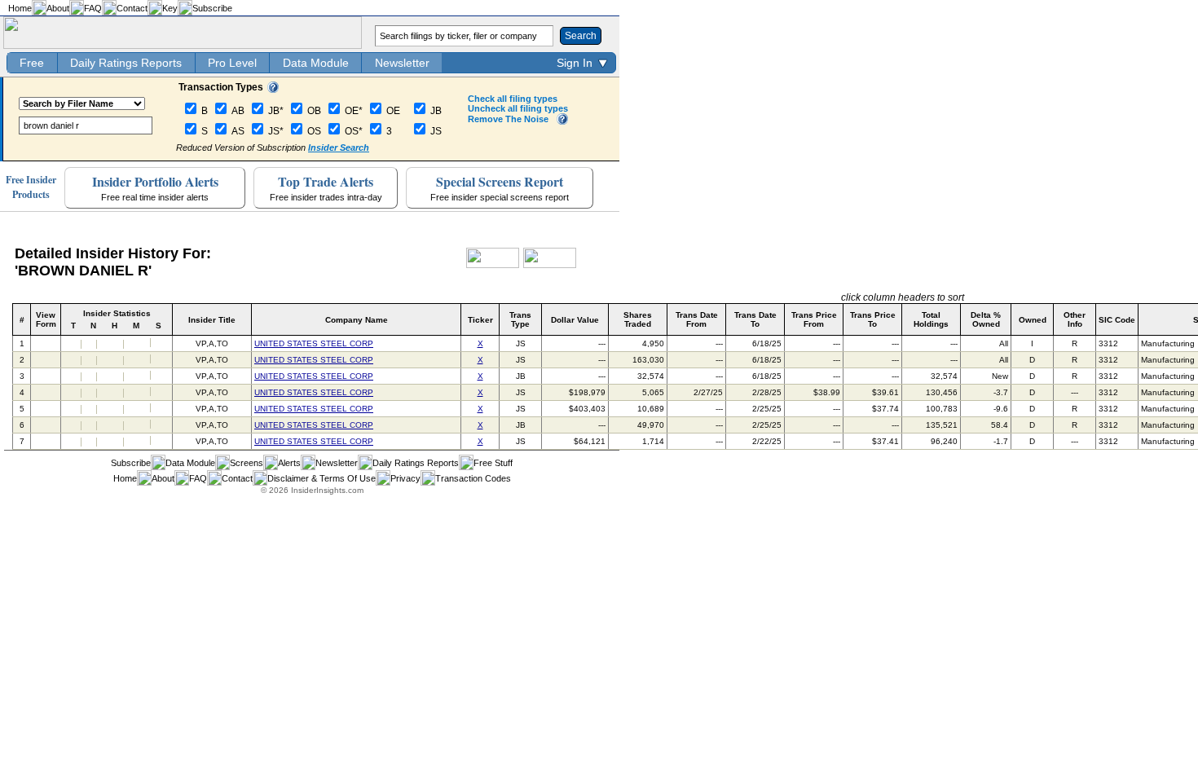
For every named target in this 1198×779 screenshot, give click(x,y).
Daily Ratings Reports (126, 62)
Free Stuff (493, 463)
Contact (132, 8)
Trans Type (520, 319)
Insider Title (212, 319)
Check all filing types (512, 98)
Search (581, 36)
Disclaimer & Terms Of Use (321, 478)
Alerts (289, 463)
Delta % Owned (986, 319)
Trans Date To (755, 319)
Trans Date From (697, 319)
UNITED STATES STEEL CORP (313, 343)
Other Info (1075, 319)
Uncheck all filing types (518, 108)
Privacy (405, 478)
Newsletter (402, 62)
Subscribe (212, 8)
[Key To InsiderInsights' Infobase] (273, 89)
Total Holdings (931, 319)
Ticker (480, 319)
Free (32, 62)
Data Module (316, 62)
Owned (1032, 319)
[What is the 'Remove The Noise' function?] (562, 121)
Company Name (356, 319)
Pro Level (232, 62)
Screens (246, 463)
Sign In (574, 62)
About (57, 8)
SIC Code (1117, 319)
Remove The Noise (508, 119)
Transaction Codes (473, 478)
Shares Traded (637, 319)
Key (170, 8)
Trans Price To (873, 319)
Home (20, 8)
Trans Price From (814, 319)
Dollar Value (575, 319)
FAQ (93, 8)
